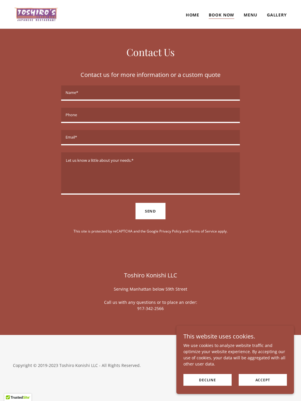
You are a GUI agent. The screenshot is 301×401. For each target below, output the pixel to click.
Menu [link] (250, 15)
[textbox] (150, 93)
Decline (207, 380)
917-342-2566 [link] (150, 308)
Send (150, 211)
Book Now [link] (221, 15)
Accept (262, 380)
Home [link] (193, 15)
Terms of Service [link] (203, 231)
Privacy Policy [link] (170, 231)
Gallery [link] (277, 15)
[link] (36, 13)
